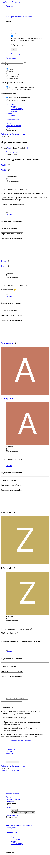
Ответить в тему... (8, 707)
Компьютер (10, 749)
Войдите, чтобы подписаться (13, 134)
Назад (13, 837)
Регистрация (11, 58)
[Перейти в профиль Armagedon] (25, 394)
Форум (13, 106)
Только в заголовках (17, 100)
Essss (3, 261)
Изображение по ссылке (21, 741)
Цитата (9, 214)
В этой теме (14, 76)
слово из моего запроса (21, 87)
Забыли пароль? (17, 54)
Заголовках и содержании (19, 98)
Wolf (9, 148)
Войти (14, 49)
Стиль (8, 808)
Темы (11, 71)
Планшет (9, 751)
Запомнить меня (17, 38)
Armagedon (7, 343)
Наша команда (17, 109)
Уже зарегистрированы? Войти (19, 17)
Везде (11, 69)
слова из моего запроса (20, 89)
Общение (31, 148)
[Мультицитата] (7, 212)
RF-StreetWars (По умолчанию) (23, 813)
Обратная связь (12, 815)
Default (14, 810)
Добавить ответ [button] (12, 762)
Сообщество (11, 104)
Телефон (9, 753)
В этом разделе (15, 74)
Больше (14, 111)
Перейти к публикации (10, 2)
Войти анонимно (18, 45)
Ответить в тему (12, 152)
